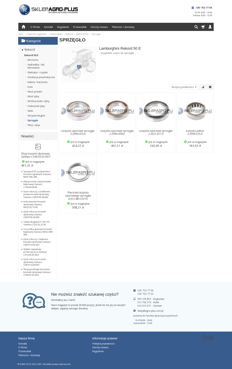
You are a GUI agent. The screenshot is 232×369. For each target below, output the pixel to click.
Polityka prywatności (103, 343)
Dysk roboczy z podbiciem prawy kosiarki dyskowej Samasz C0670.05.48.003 (36, 194)
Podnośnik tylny (36, 106)
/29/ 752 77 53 (145, 293)
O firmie (35, 27)
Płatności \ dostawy (123, 27)
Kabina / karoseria (37, 82)
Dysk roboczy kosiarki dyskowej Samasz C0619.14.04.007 (34, 262)
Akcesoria (33, 59)
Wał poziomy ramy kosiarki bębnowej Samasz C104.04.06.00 (37, 184)
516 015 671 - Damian (149, 305)
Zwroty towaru (99, 27)
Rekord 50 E (31, 55)
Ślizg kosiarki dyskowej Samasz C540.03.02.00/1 (36, 155)
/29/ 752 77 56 (204, 7)
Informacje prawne (104, 338)
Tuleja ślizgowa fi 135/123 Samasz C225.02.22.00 (36, 223)
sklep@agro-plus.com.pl (150, 310)
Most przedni (35, 91)
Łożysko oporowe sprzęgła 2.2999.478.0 (117, 132)
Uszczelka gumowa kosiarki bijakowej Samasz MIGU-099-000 (38, 232)
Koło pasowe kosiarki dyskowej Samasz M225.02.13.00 (34, 204)
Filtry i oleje (34, 125)
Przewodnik (79, 27)
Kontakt (48, 27)
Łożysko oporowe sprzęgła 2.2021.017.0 (155, 132)
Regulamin (63, 27)
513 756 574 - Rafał (148, 302)
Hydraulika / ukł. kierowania (36, 66)
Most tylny (33, 96)
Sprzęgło (33, 120)
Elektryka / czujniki (38, 72)
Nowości (27, 136)
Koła (30, 86)
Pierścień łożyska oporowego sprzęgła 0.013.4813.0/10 (78, 196)
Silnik (30, 110)
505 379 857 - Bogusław (150, 298)
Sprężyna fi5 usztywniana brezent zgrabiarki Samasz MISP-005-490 (37, 174)
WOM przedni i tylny (38, 101)
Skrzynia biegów (36, 115)
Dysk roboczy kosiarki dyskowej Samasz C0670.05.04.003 (34, 214)
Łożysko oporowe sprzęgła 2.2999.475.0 (77, 132)
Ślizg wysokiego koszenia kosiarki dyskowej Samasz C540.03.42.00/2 (37, 272)
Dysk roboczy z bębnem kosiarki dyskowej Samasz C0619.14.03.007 (37, 242)
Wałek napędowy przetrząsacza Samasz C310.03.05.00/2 (35, 252)
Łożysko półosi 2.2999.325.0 (195, 132)
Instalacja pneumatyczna (41, 77)
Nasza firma (26, 338)
